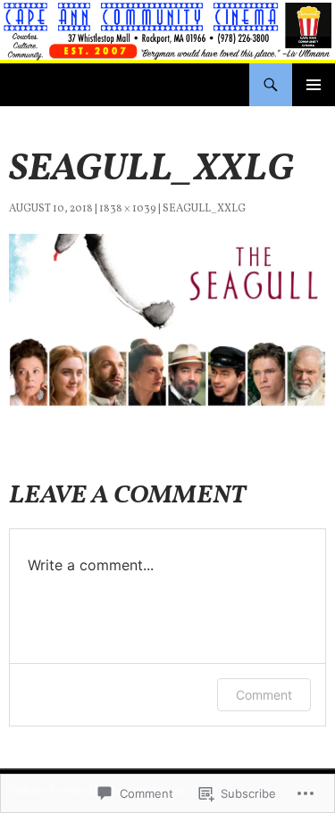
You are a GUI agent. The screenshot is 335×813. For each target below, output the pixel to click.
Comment (264, 694)
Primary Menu (313, 84)
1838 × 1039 (127, 209)
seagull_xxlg (204, 209)
